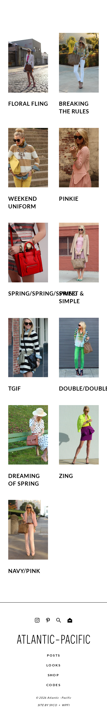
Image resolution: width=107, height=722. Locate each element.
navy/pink (24, 571)
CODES (53, 685)
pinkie (68, 198)
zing (66, 475)
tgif (14, 388)
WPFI (65, 705)
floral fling (28, 103)
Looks (53, 665)
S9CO (53, 705)
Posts (53, 655)
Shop (54, 675)
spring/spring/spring (42, 293)
